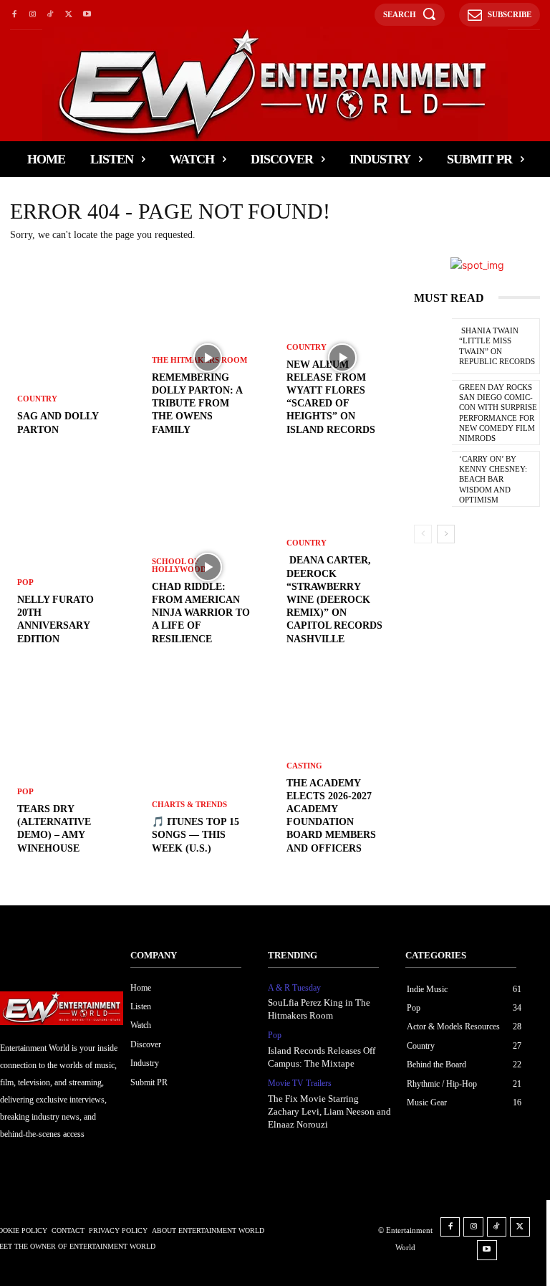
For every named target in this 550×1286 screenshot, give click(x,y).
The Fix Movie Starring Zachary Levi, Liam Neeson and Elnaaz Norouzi (329, 1111)
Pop (25, 582)
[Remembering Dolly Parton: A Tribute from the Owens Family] (208, 357)
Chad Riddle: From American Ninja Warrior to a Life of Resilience (201, 612)
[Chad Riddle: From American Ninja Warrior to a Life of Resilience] (208, 567)
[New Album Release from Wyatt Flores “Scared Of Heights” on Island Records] (342, 357)
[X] (68, 14)
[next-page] (446, 534)
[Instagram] (31, 14)
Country (37, 399)
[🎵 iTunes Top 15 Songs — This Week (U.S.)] (208, 776)
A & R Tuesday (294, 988)
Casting (304, 766)
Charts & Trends (189, 805)
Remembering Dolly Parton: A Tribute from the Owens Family (197, 403)
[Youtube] (87, 14)
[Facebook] (14, 14)
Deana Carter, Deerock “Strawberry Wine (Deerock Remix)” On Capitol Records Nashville (334, 599)
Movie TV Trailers (300, 1083)
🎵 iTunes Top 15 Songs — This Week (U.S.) (195, 834)
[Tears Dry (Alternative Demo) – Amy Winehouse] (73, 776)
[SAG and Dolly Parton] (73, 357)
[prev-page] (423, 534)
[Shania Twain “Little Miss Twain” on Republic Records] (433, 347)
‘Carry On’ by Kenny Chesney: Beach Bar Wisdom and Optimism (493, 479)
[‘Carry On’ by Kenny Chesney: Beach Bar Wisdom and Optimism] (433, 480)
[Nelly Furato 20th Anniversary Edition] (73, 567)
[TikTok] (50, 14)
